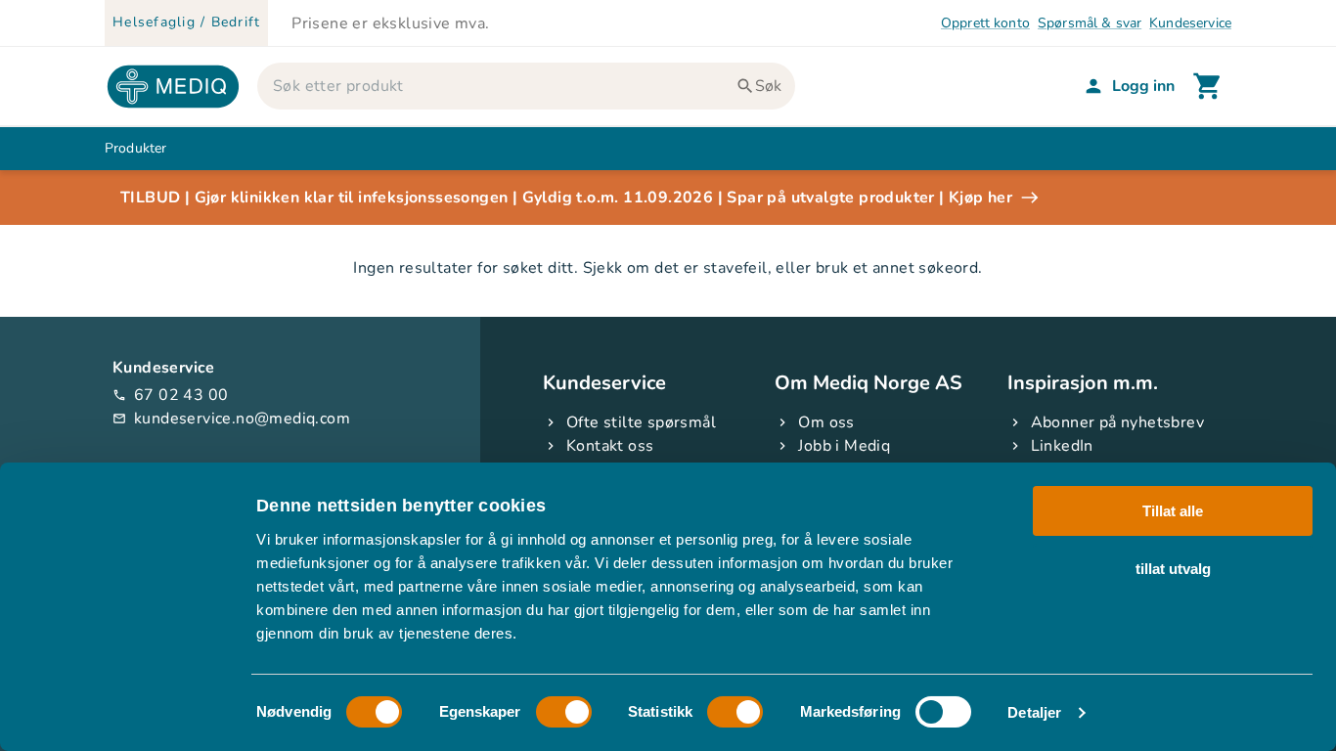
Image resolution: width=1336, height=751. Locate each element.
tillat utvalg (1173, 567)
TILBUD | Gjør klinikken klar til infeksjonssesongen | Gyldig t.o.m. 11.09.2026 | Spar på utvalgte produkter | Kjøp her (566, 197)
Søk (768, 86)
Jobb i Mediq (844, 446)
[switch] (564, 712)
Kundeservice (1190, 23)
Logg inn (1143, 86)
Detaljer (1034, 712)
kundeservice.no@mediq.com (231, 418)
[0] (1207, 86)
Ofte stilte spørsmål (641, 422)
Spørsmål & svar (1089, 23)
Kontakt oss (609, 446)
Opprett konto (985, 23)
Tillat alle (1172, 511)
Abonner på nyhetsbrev (1117, 422)
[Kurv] (1207, 86)
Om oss (826, 422)
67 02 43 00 (170, 395)
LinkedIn (1062, 446)
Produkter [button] (135, 148)
